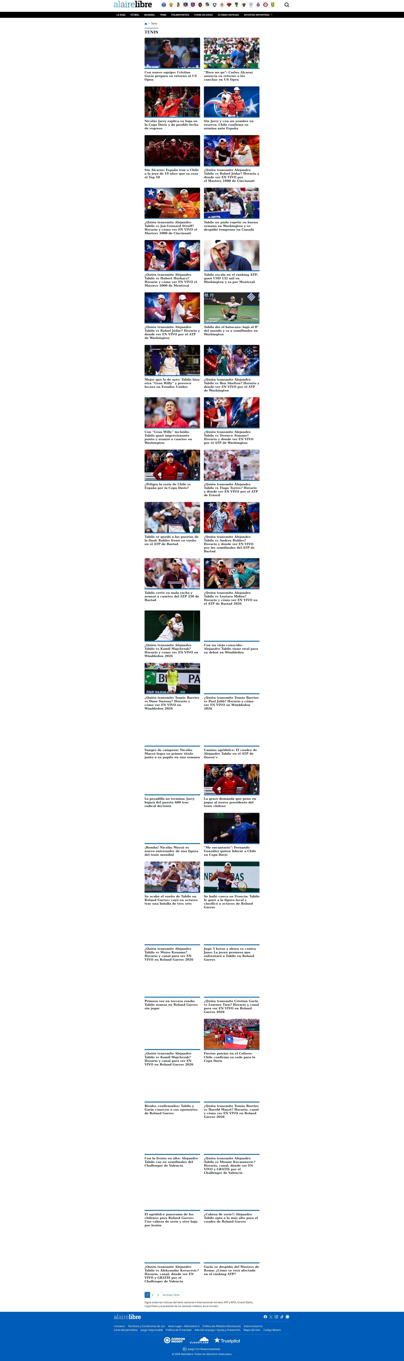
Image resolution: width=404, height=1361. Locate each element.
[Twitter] (271, 1317)
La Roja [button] (120, 14)
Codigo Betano (272, 1330)
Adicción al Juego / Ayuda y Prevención (217, 1330)
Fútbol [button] (135, 14)
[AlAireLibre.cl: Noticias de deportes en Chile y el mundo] (127, 1316)
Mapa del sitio (252, 1330)
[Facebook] (265, 1317)
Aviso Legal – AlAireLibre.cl (183, 1326)
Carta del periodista (125, 1330)
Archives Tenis (171, 1295)
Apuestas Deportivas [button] (256, 14)
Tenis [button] (163, 14)
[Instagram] (276, 1317)
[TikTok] (282, 1317)
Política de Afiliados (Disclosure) (222, 1326)
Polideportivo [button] (180, 14)
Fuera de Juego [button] (203, 14)
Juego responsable (152, 1330)
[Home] (133, 4)
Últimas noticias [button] (228, 14)
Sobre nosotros (253, 1326)
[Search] (286, 4)
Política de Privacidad (178, 1330)
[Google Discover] (287, 1317)
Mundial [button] (149, 14)
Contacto (119, 1326)
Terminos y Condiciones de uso (146, 1326)
